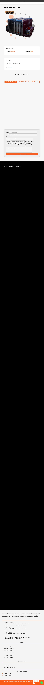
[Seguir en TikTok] (38, 681)
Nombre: (7, 132)
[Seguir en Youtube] (36, 681)
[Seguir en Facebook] (34, 681)
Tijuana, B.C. (35, 81)
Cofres (11, 67)
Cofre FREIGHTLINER (22, 204)
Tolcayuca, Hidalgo (24, 81)
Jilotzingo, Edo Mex (10, 81)
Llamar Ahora (22, 1)
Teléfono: (8, 134)
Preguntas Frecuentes (9, 667)
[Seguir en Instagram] (34, 683)
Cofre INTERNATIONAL (22, 337)
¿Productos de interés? (29, 141)
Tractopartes (7, 665)
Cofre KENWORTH (22, 597)
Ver (22, 208)
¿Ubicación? (8, 141)
